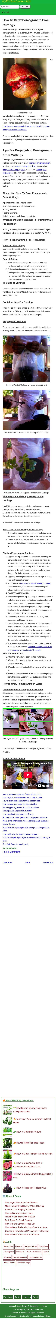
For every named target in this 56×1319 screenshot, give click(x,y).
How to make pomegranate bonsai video (20, 804)
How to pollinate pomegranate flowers (18, 814)
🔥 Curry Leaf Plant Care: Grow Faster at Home (32, 1121)
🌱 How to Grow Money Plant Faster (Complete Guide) (30, 1110)
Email (35, 1297)
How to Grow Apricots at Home (19, 1213)
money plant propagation (39, 163)
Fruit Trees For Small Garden (18, 1220)
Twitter (18, 1297)
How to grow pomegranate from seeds (19, 126)
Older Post (7, 862)
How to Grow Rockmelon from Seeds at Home (26, 1227)
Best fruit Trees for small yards (16, 844)
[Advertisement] (28, 979)
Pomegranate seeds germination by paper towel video (25, 817)
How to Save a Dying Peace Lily (20, 1224)
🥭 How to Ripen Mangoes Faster (28, 1143)
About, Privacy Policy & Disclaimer (24, 1306)
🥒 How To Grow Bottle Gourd (27, 1132)
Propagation (9, 1252)
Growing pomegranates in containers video (21, 807)
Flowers (18, 1246)
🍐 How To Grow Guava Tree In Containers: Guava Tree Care (27, 1165)
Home (27, 862)
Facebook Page (23, 1263)
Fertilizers (20, 1252)
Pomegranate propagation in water (17, 811)
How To (46, 1252)
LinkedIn (27, 1297)
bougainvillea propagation (13, 169)
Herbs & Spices (30, 1246)
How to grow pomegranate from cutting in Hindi (22, 797)
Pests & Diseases (33, 1252)
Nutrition (7, 1257)
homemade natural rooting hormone (35, 583)
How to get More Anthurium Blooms (21, 1202)
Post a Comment (11, 852)
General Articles (35, 1257)
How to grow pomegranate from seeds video (21, 801)
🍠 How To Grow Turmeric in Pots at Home (32, 1154)
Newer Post (48, 862)
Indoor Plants (9, 1263)
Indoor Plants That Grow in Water (20, 1217)
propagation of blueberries (24, 166)
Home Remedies (20, 1257)
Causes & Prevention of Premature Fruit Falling (26, 1231)
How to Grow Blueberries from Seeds (22, 1234)
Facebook (8, 1297)
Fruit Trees (43, 1246)
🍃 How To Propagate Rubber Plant (29, 1188)
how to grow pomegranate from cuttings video (22, 794)
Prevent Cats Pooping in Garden (20, 1209)
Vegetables (8, 1246)
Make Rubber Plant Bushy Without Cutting (24, 1206)
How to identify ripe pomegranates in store (20, 834)
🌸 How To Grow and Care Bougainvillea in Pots (33, 1176)
